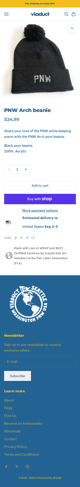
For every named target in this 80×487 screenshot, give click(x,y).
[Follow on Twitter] (17, 467)
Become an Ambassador (23, 423)
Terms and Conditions (21, 454)
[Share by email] (33, 237)
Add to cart (40, 185)
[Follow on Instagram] (27, 467)
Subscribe (17, 376)
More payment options (40, 210)
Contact (10, 439)
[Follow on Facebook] (6, 467)
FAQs (8, 408)
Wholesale (12, 431)
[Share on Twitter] (21, 237)
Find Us (10, 416)
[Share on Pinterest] (27, 237)
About (9, 400)
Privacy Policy (15, 446)
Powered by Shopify (50, 477)
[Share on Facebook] (15, 237)
